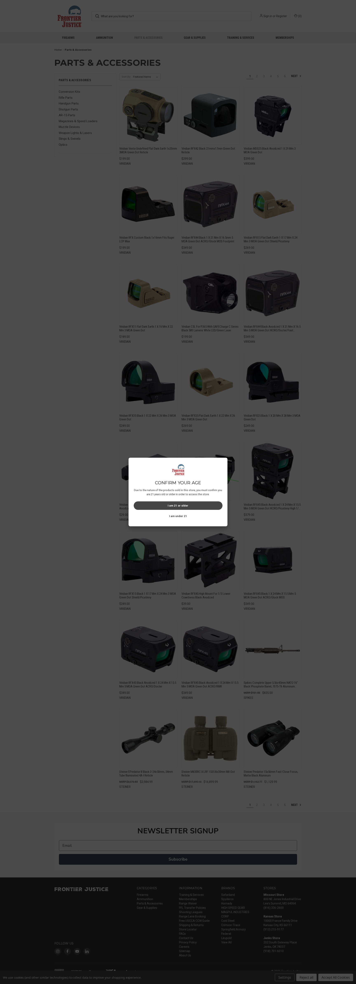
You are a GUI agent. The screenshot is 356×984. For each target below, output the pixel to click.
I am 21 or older (178, 505)
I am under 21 (178, 516)
